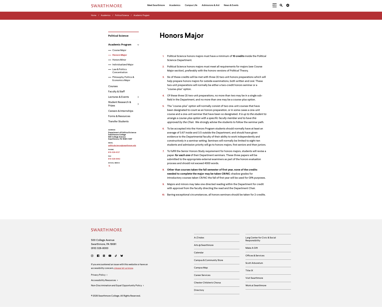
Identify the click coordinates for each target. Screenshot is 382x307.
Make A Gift (251, 248)
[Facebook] (98, 256)
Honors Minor (119, 60)
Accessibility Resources (103, 280)
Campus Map (201, 268)
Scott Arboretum (254, 263)
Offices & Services (254, 256)
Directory (199, 290)
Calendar (199, 253)
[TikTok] (116, 256)
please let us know (123, 268)
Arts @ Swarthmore (204, 245)
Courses (113, 86)
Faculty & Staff (116, 91)
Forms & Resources (119, 116)
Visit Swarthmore (254, 278)
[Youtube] (109, 256)
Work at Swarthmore (255, 285)
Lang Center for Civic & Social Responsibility (260, 239)
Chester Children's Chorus (207, 283)
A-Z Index (199, 238)
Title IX (249, 270)
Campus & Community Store (208, 260)
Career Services (202, 275)
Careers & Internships (120, 111)
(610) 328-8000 (99, 248)
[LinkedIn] (104, 256)
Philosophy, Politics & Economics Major (123, 79)
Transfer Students (118, 121)
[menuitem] (156, 6)
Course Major (119, 50)
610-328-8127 (114, 152)
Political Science (118, 36)
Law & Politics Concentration (119, 71)
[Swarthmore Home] (106, 230)
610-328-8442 (114, 159)
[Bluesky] (121, 256)
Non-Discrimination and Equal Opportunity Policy (116, 285)
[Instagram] (92, 256)
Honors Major (119, 55)
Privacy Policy (98, 275)
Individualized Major (122, 65)
